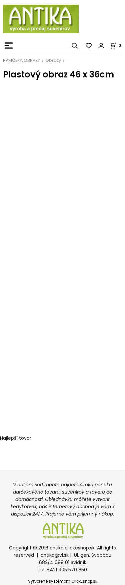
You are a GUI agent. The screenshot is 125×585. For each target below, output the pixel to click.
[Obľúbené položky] (89, 45)
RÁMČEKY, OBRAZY (21, 60)
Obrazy (53, 60)
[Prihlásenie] (101, 45)
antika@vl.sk (55, 555)
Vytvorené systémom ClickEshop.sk (62, 581)
